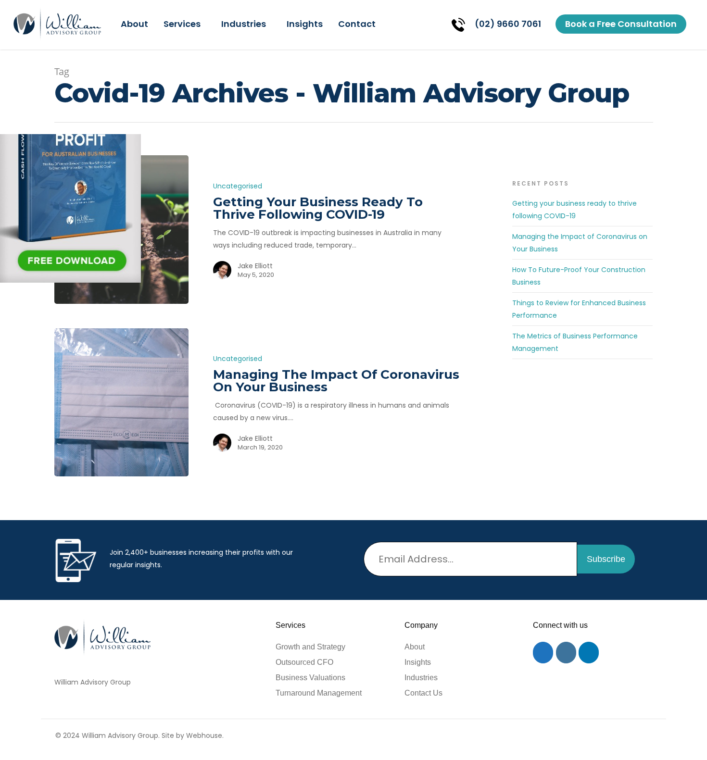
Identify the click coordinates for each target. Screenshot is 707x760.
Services (182, 24)
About (134, 24)
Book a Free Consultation (621, 24)
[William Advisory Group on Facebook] (543, 652)
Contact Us (423, 693)
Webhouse (204, 735)
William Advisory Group (92, 682)
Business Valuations (310, 677)
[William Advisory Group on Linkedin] (589, 652)
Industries (243, 24)
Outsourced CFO (304, 662)
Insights (305, 24)
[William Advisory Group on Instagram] (566, 652)
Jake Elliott (255, 266)
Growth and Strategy (310, 647)
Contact (357, 24)
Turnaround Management (319, 693)
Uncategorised (237, 186)
